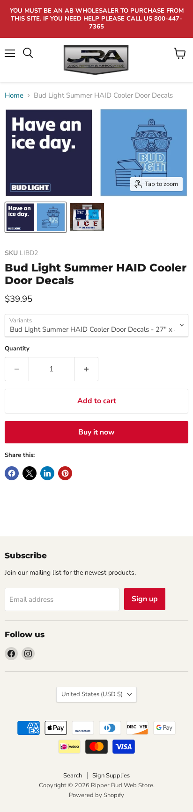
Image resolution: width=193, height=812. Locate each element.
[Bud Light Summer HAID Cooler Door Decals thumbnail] (35, 217)
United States (92, 694)
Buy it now (96, 432)
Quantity (17, 348)
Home (14, 96)
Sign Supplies (111, 775)
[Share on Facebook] (12, 473)
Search (72, 775)
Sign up (145, 599)
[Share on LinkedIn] (47, 473)
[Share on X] (29, 473)
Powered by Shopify (96, 795)
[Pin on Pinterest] (65, 473)
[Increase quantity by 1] (86, 369)
